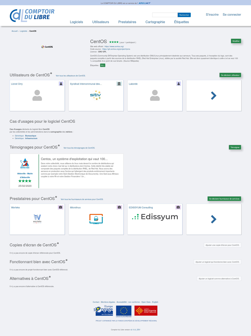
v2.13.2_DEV (135, 329)
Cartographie (155, 21)
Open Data (145, 302)
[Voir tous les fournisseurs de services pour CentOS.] (214, 219)
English (155, 302)
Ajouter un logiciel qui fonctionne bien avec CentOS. (217, 261)
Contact (96, 302)
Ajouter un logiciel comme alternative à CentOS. (219, 278)
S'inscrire (212, 14)
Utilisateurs (100, 21)
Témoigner (234, 147)
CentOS (32, 31)
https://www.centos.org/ (114, 46)
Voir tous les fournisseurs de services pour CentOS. (82, 199)
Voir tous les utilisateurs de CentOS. (70, 75)
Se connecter (232, 14)
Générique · (25, 135)
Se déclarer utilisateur (230, 75)
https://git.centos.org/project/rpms (116, 49)
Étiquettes (181, 21)
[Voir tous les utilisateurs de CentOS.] (214, 96)
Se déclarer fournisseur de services (224, 198)
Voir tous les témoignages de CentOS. (79, 147)
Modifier (236, 41)
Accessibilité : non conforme (128, 302)
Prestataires (127, 21)
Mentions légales (108, 302)
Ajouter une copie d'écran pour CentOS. (222, 245)
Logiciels (76, 21)
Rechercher (184, 15)
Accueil (15, 31)
